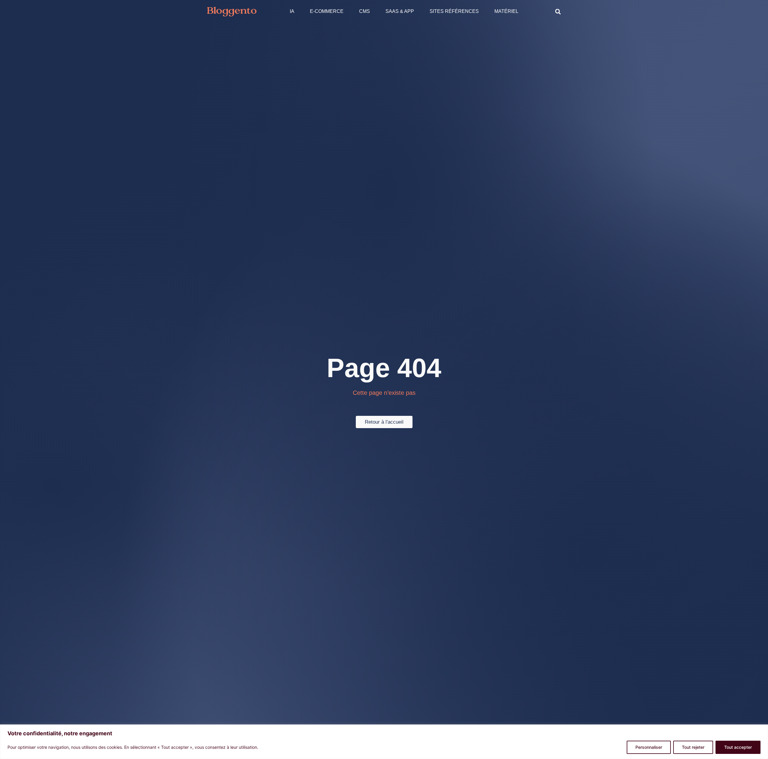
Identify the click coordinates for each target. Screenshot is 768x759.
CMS (364, 11)
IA (292, 11)
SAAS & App (400, 11)
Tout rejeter (693, 747)
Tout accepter (738, 747)
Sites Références (454, 11)
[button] (558, 12)
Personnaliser (648, 747)
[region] (384, 741)
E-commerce (327, 11)
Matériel (506, 11)
